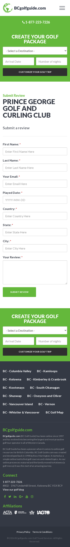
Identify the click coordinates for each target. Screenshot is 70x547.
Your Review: (13, 257)
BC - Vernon (46, 404)
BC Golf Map (54, 412)
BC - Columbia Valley (17, 371)
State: (8, 225)
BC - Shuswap (12, 395)
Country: (10, 208)
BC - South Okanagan (45, 387)
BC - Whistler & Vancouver (21, 412)
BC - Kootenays (13, 387)
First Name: (12, 144)
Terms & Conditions (42, 531)
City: (7, 241)
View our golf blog (13, 489)
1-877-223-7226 (37, 22)
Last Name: (11, 160)
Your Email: (11, 176)
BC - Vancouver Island (18, 404)
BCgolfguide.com (11, 436)
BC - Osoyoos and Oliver (44, 395)
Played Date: (12, 192)
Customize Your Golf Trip (35, 72)
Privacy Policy (23, 531)
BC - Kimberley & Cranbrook (46, 379)
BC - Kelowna (12, 379)
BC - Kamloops (47, 371)
